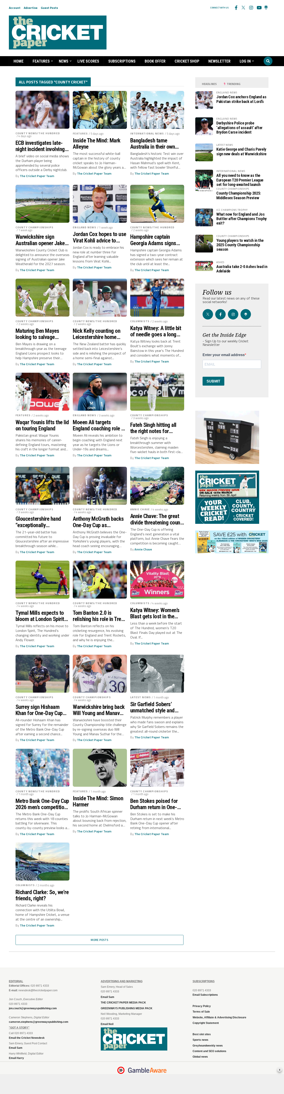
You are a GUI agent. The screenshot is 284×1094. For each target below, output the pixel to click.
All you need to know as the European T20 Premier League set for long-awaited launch (239, 180)
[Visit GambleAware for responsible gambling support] (147, 1070)
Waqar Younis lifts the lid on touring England (42, 425)
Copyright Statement (206, 1023)
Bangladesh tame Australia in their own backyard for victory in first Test (154, 143)
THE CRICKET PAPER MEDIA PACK (123, 1002)
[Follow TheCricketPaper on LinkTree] (266, 7)
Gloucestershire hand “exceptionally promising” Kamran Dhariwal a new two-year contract (41, 522)
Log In (245, 61)
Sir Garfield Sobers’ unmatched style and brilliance (152, 707)
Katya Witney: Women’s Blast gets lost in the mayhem (154, 613)
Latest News (140, 697)
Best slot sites (202, 1034)
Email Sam (107, 997)
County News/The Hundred (38, 133)
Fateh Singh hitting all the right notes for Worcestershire (153, 428)
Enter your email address (224, 355)
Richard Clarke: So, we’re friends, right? (42, 895)
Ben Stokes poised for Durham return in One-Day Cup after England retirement (154, 804)
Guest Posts (49, 7)
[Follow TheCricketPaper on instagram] (250, 8)
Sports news (200, 1039)
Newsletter (219, 61)
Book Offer (155, 61)
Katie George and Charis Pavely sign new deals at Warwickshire (241, 151)
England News (84, 227)
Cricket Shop (187, 61)
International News (147, 133)
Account (14, 7)
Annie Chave (140, 509)
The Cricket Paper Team (37, 175)
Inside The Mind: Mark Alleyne (96, 143)
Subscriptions (122, 61)
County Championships (34, 227)
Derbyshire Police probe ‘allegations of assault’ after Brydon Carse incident (239, 127)
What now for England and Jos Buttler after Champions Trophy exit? (241, 218)
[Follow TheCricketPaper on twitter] (243, 8)
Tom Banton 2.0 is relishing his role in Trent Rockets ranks (99, 616)
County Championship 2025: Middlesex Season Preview (238, 195)
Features (41, 61)
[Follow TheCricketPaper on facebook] (235, 8)
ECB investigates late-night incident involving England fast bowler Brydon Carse (40, 146)
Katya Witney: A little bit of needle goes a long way (155, 331)
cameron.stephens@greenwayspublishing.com (38, 1021)
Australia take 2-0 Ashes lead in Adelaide (241, 268)
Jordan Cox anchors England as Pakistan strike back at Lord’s (241, 99)
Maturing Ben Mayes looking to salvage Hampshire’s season (37, 334)
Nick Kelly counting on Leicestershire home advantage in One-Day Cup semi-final (96, 334)
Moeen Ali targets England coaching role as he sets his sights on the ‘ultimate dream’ (99, 425)
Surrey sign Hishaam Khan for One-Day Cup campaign (39, 710)
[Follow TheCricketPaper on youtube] (258, 8)
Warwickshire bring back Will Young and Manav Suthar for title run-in (98, 710)
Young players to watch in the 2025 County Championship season (239, 245)
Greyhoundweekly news (208, 1045)
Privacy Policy (202, 1006)
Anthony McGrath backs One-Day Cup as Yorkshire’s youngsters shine (98, 522)
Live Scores (88, 61)
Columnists (139, 321)
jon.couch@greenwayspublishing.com (33, 1008)
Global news (200, 1056)
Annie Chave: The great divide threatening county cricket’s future (157, 519)
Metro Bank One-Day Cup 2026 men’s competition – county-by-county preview (42, 804)
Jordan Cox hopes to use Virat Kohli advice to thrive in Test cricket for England (99, 237)
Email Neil (107, 1024)
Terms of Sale (201, 1011)
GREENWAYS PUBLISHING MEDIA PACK (126, 1008)
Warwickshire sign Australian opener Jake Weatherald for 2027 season (40, 240)
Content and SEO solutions (209, 1051)
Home (19, 61)
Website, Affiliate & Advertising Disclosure (219, 1017)
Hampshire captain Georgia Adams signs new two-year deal (153, 240)
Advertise (30, 7)
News (63, 61)
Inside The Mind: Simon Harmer (98, 801)
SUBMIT (213, 381)
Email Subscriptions (205, 994)
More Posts (99, 940)
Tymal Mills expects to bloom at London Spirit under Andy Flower (40, 616)
